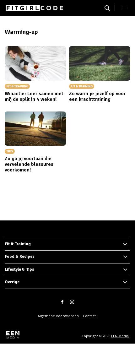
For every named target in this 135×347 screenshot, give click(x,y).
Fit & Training (18, 244)
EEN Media (120, 335)
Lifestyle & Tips (19, 269)
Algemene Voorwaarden (58, 315)
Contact (89, 315)
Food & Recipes (20, 256)
